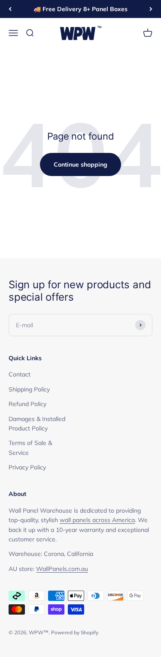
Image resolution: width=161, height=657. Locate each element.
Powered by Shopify (74, 632)
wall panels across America (97, 520)
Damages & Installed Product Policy (37, 423)
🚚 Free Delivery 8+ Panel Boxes (80, 9)
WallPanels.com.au (62, 569)
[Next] (150, 9)
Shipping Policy (29, 389)
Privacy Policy (27, 467)
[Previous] (10, 9)
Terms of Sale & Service (30, 447)
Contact (19, 374)
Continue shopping (80, 164)
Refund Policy (27, 404)
